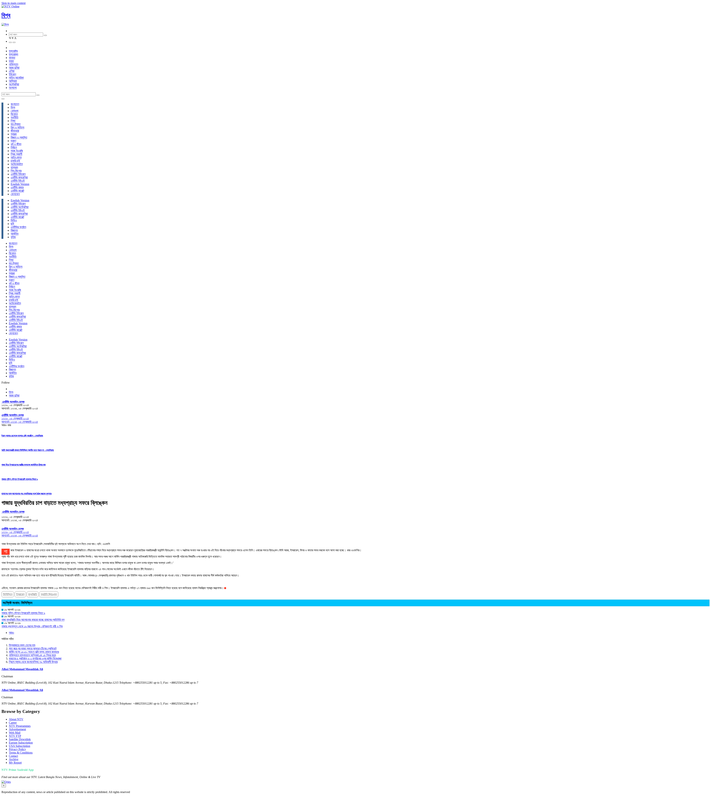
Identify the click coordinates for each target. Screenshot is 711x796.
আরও (11, 632)
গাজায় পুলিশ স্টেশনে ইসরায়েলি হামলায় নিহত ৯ (19, 479)
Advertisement (17, 729)
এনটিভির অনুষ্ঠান (18, 227)
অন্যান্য (13, 87)
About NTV (16, 719)
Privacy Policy (17, 749)
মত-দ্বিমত (16, 124)
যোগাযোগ (15, 194)
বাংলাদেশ (15, 104)
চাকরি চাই (15, 160)
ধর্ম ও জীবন (16, 144)
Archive (13, 759)
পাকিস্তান (13, 64)
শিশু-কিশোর (16, 170)
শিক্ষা (13, 120)
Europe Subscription (21, 742)
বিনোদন (14, 114)
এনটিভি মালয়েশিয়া (19, 177)
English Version (20, 184)
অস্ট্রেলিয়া (14, 84)
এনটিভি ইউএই (18, 180)
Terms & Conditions (21, 752)
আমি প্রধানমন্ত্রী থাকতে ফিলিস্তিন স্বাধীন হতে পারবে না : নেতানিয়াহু (27, 450)
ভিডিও (14, 220)
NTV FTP (15, 736)
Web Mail (14, 732)
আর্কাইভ (15, 233)
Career (13, 722)
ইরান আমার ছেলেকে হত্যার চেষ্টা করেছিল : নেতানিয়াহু (22, 435)
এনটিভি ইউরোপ (18, 174)
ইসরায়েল (20, 594)
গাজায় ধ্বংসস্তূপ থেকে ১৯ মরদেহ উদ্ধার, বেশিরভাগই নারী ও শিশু (32, 626)
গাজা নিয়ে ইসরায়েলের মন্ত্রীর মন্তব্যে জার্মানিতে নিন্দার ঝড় (23, 464)
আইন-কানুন (16, 157)
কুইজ (13, 237)
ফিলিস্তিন (7, 594)
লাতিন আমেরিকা (16, 77)
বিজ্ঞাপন (14, 230)
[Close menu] (2, 98)
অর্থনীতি (14, 117)
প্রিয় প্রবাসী (16, 154)
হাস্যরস (14, 167)
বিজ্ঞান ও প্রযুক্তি (19, 137)
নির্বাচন (14, 147)
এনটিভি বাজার (17, 187)
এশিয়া (11, 71)
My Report (15, 762)
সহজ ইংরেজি (17, 150)
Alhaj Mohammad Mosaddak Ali (22, 669)
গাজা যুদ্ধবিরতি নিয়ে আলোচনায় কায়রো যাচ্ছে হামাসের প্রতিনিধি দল (32, 619)
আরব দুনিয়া (14, 67)
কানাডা (12, 57)
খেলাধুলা (14, 110)
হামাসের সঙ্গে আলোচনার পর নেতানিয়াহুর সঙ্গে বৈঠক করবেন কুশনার (26, 493)
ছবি (12, 223)
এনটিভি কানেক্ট (17, 190)
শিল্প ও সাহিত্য (17, 127)
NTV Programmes (20, 726)
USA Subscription (19, 745)
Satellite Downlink (20, 739)
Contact (13, 755)
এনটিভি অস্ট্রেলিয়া (20, 207)
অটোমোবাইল (17, 164)
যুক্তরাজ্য (13, 54)
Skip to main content (13, 3)
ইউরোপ (12, 74)
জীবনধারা (15, 130)
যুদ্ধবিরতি (32, 594)
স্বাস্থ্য (14, 134)
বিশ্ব (5, 15)
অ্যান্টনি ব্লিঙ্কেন (49, 594)
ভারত (11, 61)
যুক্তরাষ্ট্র (13, 51)
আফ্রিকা (13, 81)
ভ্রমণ (13, 140)
